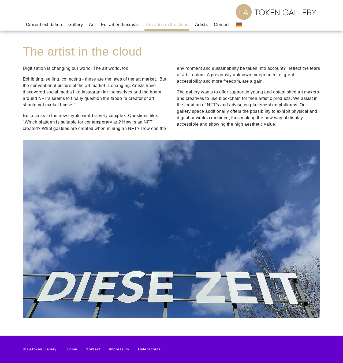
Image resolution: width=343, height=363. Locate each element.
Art (92, 24)
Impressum (119, 349)
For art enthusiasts (120, 24)
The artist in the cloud (167, 24)
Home (72, 349)
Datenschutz (149, 349)
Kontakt (93, 349)
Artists (201, 24)
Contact (222, 24)
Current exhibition (44, 24)
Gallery (75, 24)
